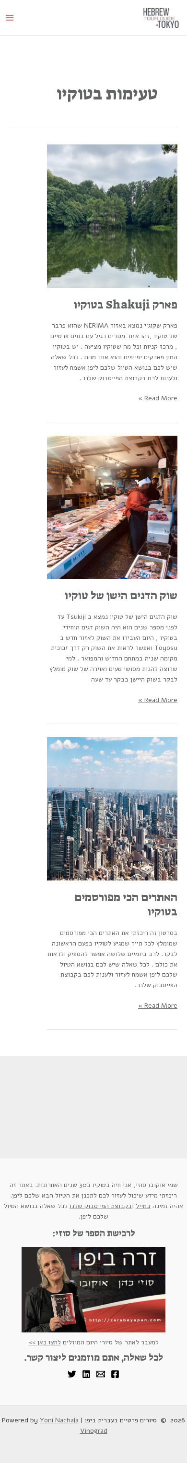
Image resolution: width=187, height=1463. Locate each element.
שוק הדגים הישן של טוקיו (121, 595)
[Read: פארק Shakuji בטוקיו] (112, 215)
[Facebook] (115, 1374)
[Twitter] (72, 1374)
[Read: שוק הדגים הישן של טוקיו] (112, 506)
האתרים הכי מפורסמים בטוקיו (125, 905)
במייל (143, 1205)
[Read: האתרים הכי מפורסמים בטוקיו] (112, 808)
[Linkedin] (86, 1374)
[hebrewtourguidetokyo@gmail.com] (100, 1374)
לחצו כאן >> (45, 1342)
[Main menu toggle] (9, 18)
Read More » (157, 398)
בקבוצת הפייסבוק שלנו (101, 1205)
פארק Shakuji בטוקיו (125, 304)
